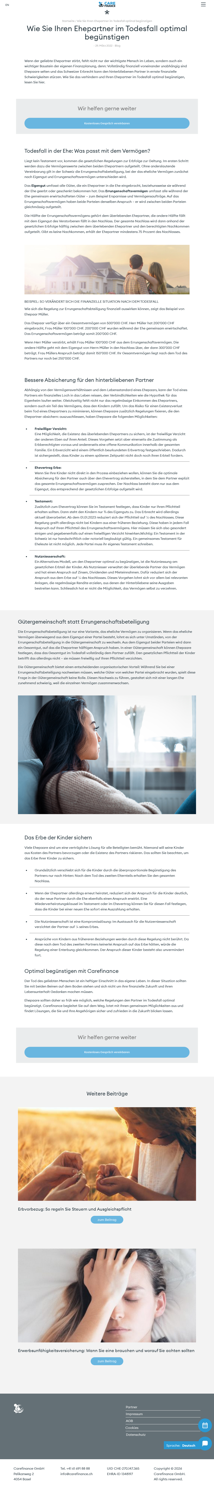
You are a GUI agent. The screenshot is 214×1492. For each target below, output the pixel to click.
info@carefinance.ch (76, 1474)
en (7, 4)
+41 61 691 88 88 (78, 1468)
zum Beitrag (107, 1219)
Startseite (68, 21)
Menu (203, 4)
